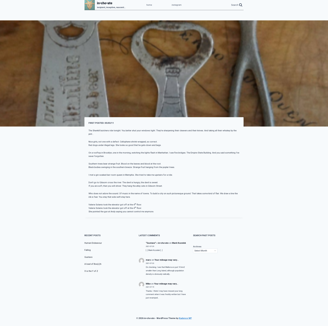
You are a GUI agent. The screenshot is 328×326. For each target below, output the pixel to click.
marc (148, 260)
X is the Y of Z (91, 271)
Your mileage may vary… (167, 260)
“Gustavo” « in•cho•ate (157, 243)
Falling (87, 250)
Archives (197, 246)
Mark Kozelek (179, 243)
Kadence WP (185, 318)
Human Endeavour (93, 243)
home (149, 5)
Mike (148, 283)
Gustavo (88, 257)
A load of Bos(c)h (92, 264)
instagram (177, 5)
